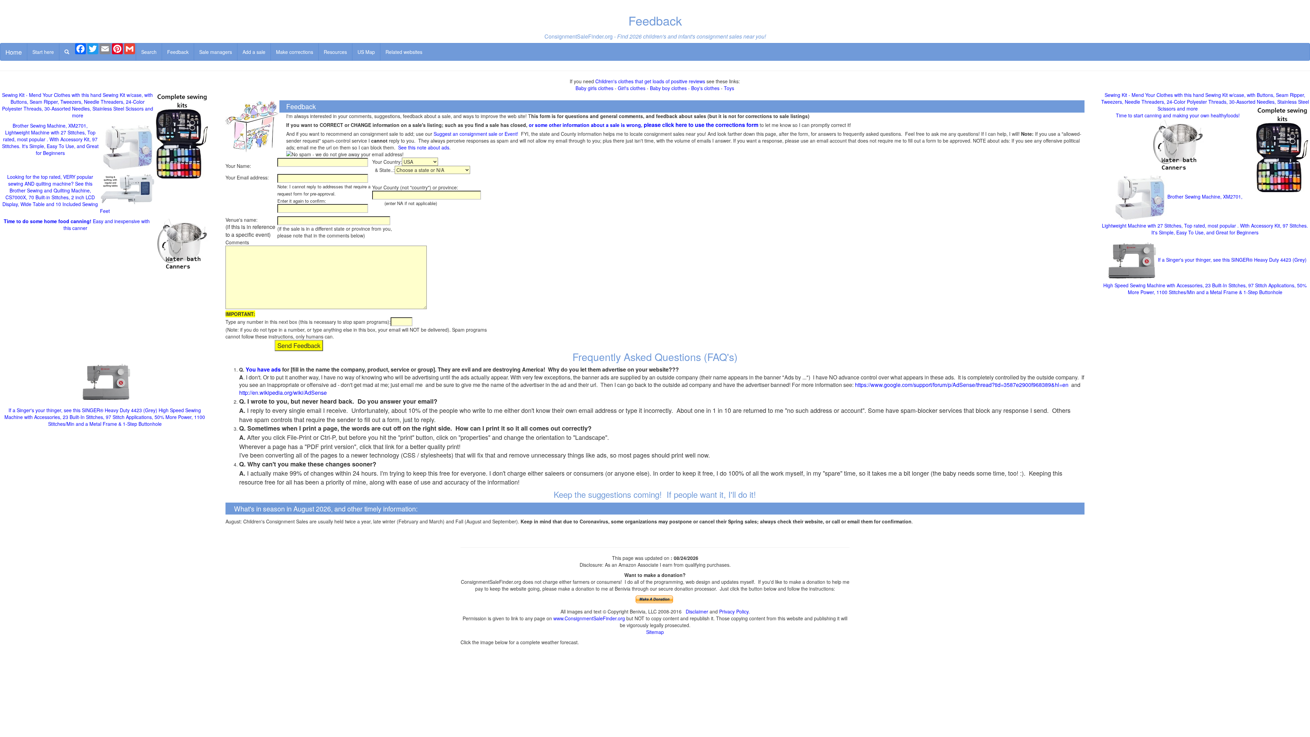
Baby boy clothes (668, 88)
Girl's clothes (631, 88)
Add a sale (254, 51)
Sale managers (215, 51)
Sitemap (655, 631)
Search (149, 51)
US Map (366, 51)
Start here (43, 51)
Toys (729, 88)
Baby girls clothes (594, 88)
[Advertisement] (105, 334)
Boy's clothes (705, 88)
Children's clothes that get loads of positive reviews (650, 81)
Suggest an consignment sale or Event (475, 133)
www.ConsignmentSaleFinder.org (589, 618)
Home (13, 51)
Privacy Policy (733, 611)
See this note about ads (423, 147)
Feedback (178, 51)
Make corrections (294, 51)
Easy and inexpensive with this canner (77, 224)
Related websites (403, 51)
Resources (335, 51)
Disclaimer (697, 611)
